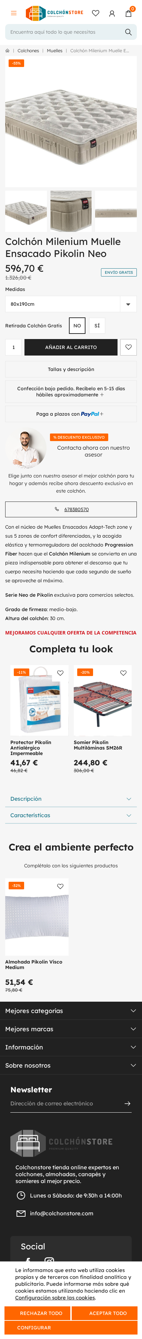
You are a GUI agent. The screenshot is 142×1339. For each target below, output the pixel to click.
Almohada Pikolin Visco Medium (33, 964)
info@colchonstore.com (61, 1213)
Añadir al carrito (71, 347)
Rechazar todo (41, 1313)
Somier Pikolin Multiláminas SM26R (98, 745)
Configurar (33, 1328)
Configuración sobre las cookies (55, 1297)
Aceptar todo (108, 1313)
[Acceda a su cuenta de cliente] (112, 13)
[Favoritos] (95, 13)
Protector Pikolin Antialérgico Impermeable (30, 748)
